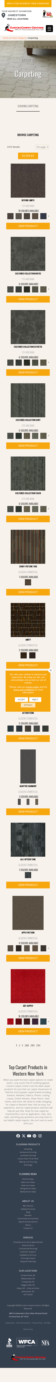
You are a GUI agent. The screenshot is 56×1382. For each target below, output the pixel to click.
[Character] (18, 289)
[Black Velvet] (32, 655)
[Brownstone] (28, 728)
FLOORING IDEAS (28, 1174)
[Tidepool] (10, 728)
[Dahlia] (18, 1021)
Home (5, 38)
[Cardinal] (28, 985)
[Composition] (35, 289)
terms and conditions (24, 689)
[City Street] (45, 728)
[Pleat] (35, 435)
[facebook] (18, 1136)
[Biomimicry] (28, 253)
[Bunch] (18, 435)
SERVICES (28, 1237)
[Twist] (43, 435)
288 (27, 1045)
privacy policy (32, 687)
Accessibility (10, 1323)
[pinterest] (34, 1136)
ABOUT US (28, 1200)
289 (32, 1045)
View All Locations (17, 19)
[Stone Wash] (43, 1021)
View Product (28, 226)
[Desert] (18, 215)
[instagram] (40, 1136)
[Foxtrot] (28, 839)
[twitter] (23, 1136)
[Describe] (26, 948)
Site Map (47, 1323)
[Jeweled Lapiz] (28, 766)
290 (38, 1045)
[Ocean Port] (19, 728)
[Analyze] (18, 948)
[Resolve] (28, 912)
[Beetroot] (26, 1021)
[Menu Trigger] (49, 28)
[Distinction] (43, 289)
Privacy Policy (37, 1323)
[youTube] (29, 1136)
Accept (21, 699)
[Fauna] (35, 215)
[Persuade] (35, 948)
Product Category (18, 38)
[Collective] (26, 289)
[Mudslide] (28, 546)
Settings (28, 705)
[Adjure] (43, 948)
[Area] (28, 180)
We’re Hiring (28, 1329)
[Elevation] (26, 215)
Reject (35, 699)
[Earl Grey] (37, 728)
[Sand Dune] (37, 801)
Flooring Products (28, 1144)
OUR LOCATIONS (28, 1270)
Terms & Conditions (23, 1323)
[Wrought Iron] (28, 801)
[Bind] (28, 400)
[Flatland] (43, 215)
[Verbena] (35, 1021)
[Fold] (26, 435)
